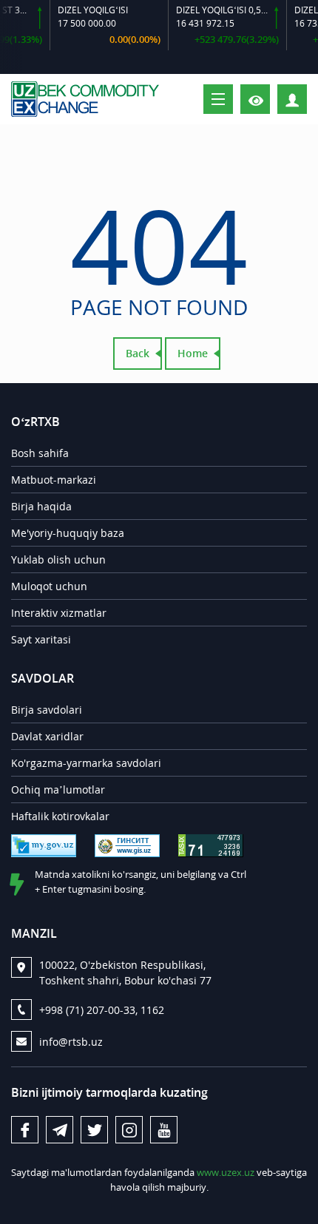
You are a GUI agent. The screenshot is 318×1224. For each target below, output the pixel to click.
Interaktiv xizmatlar (58, 613)
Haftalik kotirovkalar (60, 816)
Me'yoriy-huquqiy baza (67, 533)
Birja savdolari (46, 710)
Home (192, 353)
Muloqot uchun (49, 586)
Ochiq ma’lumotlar (58, 789)
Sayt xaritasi (41, 639)
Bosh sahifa (40, 453)
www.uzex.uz (225, 1172)
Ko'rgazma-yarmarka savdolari (86, 763)
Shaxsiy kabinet (306, 98)
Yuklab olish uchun (58, 559)
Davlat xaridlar (47, 736)
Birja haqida (41, 506)
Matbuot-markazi (53, 480)
